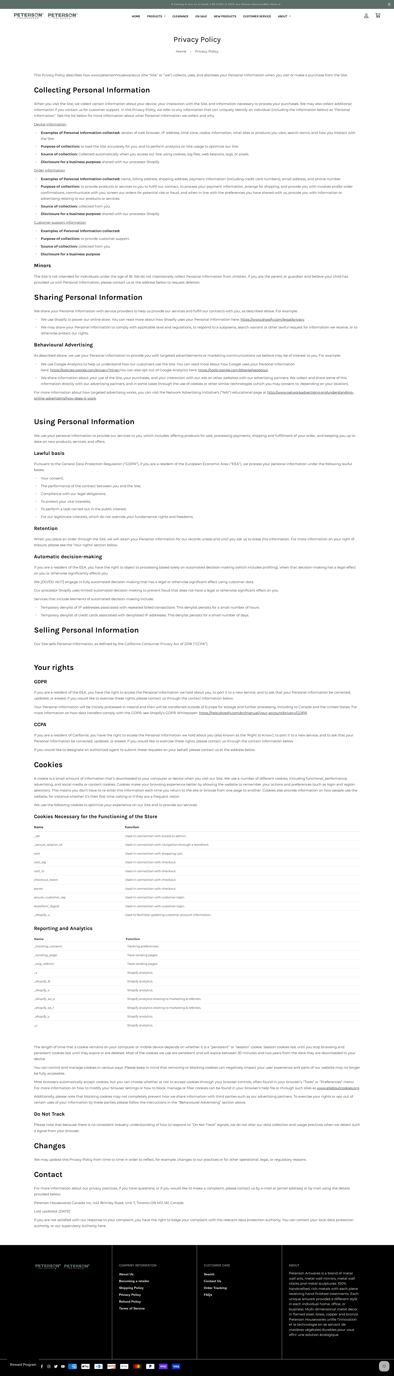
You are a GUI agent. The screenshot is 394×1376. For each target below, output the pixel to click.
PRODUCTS (154, 16)
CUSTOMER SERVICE (257, 16)
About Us (126, 1274)
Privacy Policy (130, 1295)
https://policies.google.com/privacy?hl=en (84, 370)
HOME (136, 16)
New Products (225, 16)
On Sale (201, 16)
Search (209, 1274)
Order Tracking (215, 1288)
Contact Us (212, 1281)
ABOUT (282, 16)
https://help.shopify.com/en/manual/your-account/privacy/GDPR (253, 713)
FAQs (208, 1295)
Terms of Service (132, 1308)
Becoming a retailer (134, 1281)
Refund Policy (130, 1301)
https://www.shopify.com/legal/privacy (272, 319)
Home (181, 51)
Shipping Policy (131, 1288)
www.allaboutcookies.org (338, 1088)
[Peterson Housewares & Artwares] (46, 16)
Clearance (180, 16)
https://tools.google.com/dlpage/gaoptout (233, 370)
